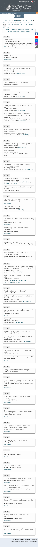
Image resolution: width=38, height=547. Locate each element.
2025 (14, 20)
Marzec (14, 29)
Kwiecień (19, 29)
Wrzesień (10, 31)
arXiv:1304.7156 (22, 280)
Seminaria (10, 13)
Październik (16, 31)
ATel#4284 (14, 184)
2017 (16, 22)
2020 (4, 22)
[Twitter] (36, 47)
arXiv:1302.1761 (20, 96)
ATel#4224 (6, 184)
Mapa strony (22, 1)
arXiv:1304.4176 (13, 280)
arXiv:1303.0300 (29, 169)
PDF (5, 47)
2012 (9, 25)
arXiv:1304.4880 (27, 301)
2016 (20, 22)
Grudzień (27, 31)
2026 (10, 20)
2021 (31, 20)
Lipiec (31, 29)
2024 (18, 20)
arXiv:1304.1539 (19, 322)
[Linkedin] (36, 40)
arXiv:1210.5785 (18, 272)
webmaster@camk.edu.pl (18, 541)
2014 (29, 22)
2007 (30, 25)
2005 (8, 27)
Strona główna (4, 13)
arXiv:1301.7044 (8, 282)
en (34, 1)
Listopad (22, 31)
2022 (26, 20)
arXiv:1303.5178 (18, 282)
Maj (23, 29)
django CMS (34, 541)
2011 (13, 25)
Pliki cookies (15, 539)
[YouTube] (36, 37)
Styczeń (7, 29)
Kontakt (28, 1)
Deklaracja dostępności (24, 539)
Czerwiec (27, 29)
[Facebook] (36, 34)
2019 (8, 22)
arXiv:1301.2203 (20, 110)
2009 (21, 25)
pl (32, 1)
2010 (17, 25)
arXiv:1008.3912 (26, 182)
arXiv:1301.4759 (21, 73)
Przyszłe (5, 20)
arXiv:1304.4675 (27, 341)
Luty (11, 29)
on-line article (21, 120)
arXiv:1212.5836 (24, 135)
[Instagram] (36, 43)
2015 (24, 22)
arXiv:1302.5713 (22, 147)
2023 (22, 20)
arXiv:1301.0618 (19, 210)
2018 (12, 22)
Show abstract (7, 59)
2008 (26, 25)
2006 (4, 27)
